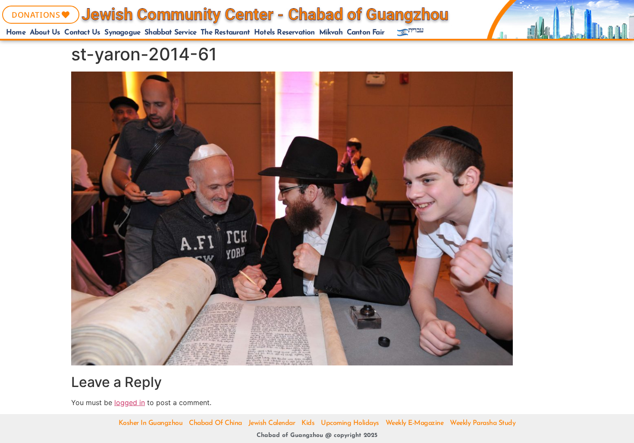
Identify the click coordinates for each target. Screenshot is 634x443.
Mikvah (330, 32)
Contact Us (82, 32)
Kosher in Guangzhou (151, 423)
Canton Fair (365, 32)
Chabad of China (215, 423)
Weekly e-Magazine (415, 423)
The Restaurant (225, 32)
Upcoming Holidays (350, 423)
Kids (307, 423)
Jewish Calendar (271, 423)
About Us (45, 32)
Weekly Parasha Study (482, 423)
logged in (129, 402)
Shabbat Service (170, 32)
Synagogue (122, 32)
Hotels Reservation (284, 32)
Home (15, 32)
